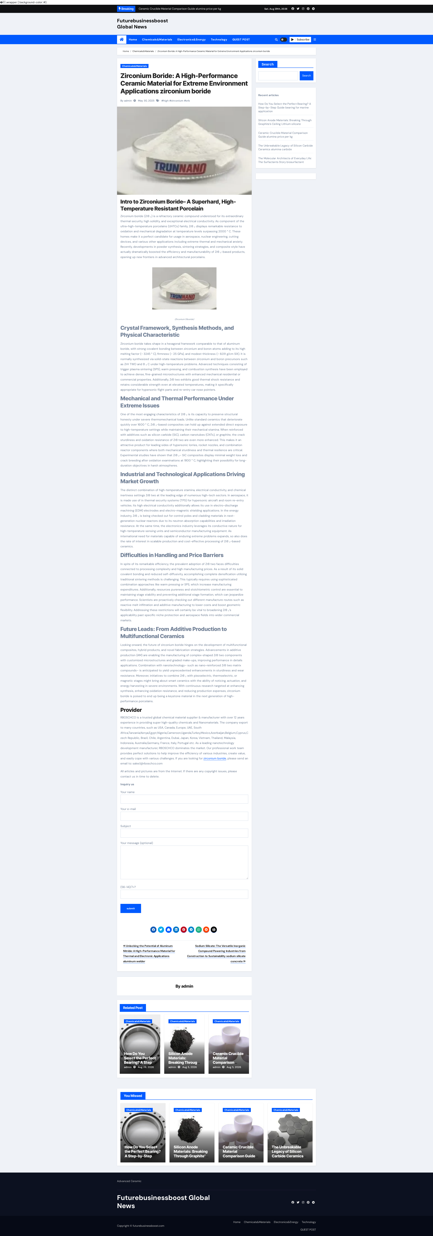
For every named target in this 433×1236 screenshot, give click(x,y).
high (166, 100)
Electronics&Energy (191, 39)
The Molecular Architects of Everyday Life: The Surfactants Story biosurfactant (285, 160)
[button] (315, 39)
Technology (219, 39)
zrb (188, 100)
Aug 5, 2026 (189, 1067)
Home (133, 39)
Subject (125, 826)
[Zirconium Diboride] (184, 290)
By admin (126, 100)
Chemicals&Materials (157, 39)
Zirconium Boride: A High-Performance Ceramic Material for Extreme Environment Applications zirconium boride (184, 83)
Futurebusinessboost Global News (142, 23)
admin (187, 986)
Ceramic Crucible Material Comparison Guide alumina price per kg (228, 1062)
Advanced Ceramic (129, 1181)
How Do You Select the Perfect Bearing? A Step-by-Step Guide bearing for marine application (284, 107)
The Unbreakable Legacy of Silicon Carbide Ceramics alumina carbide (285, 147)
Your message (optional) (136, 843)
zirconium (177, 100)
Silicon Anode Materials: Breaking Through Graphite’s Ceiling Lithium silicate (184, 1062)
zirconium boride (214, 758)
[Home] (121, 39)
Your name (127, 792)
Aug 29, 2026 (146, 1067)
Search (268, 64)
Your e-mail (128, 809)
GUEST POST (241, 39)
